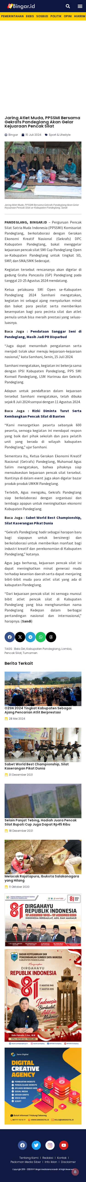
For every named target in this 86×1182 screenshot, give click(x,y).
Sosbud (42, 16)
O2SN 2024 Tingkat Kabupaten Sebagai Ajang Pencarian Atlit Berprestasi (38, 710)
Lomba (66, 649)
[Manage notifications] (75, 1172)
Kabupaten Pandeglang (43, 649)
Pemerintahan (12, 16)
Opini (68, 16)
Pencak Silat (13, 653)
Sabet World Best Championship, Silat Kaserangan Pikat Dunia (37, 766)
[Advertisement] (43, 66)
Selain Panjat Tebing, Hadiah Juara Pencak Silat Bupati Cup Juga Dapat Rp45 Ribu (41, 822)
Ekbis (30, 16)
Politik (55, 16)
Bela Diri (19, 649)
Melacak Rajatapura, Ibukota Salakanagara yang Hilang (42, 878)
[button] (68, 6)
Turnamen (30, 653)
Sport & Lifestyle (59, 135)
